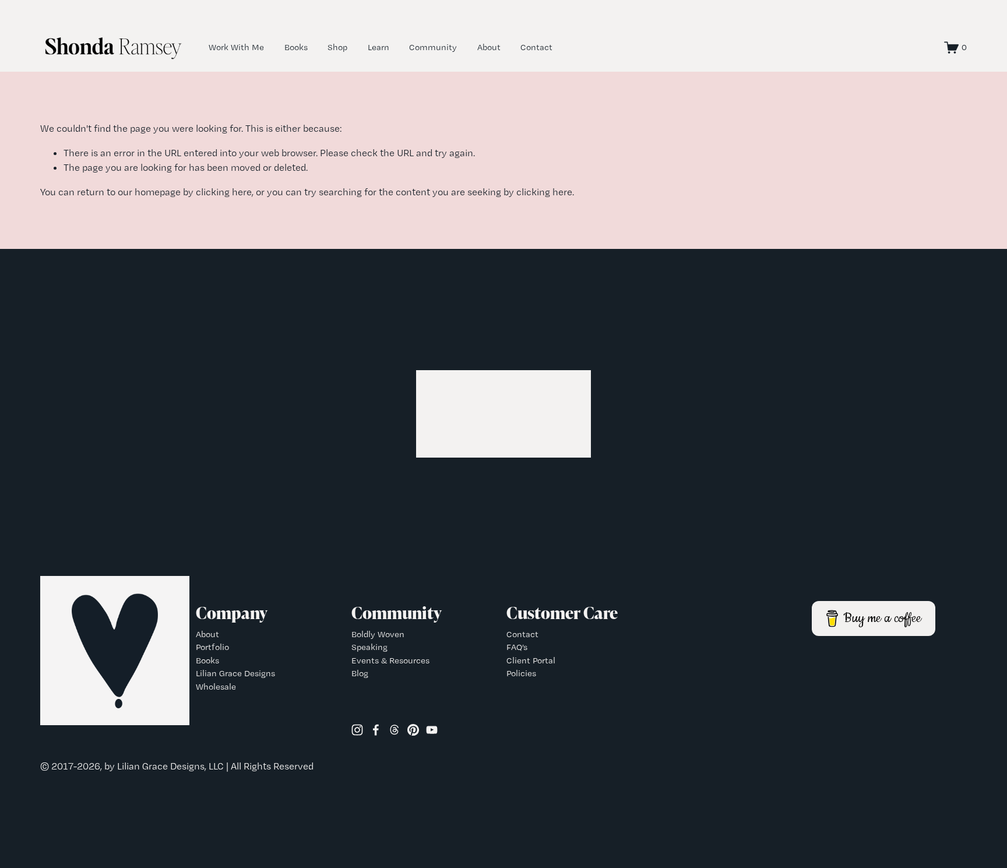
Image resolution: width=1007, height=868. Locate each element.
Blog (359, 673)
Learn (378, 47)
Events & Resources (390, 660)
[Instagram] (357, 730)
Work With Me (236, 47)
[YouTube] (432, 730)
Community (433, 47)
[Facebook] (376, 730)
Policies (521, 673)
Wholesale (216, 686)
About (489, 47)
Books (296, 47)
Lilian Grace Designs (235, 673)
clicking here (224, 192)
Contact (536, 47)
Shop (337, 47)
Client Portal (530, 660)
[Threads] (394, 730)
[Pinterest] (413, 730)
